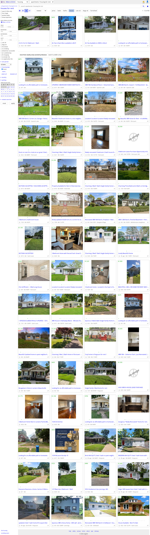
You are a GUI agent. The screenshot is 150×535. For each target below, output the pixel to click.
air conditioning (6, 53)
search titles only (7, 11)
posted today (6, 15)
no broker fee (6, 57)
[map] (29, 10)
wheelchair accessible (8, 51)
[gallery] (26, 10)
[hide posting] (48, 46)
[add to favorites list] (20, 46)
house (5, 69)
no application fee (7, 59)
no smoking (5, 49)
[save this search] (147, 6)
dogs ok (4, 44)
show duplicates (7, 17)
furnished (5, 47)
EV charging (5, 55)
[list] (19, 10)
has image (5, 13)
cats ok (4, 42)
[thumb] (23, 10)
